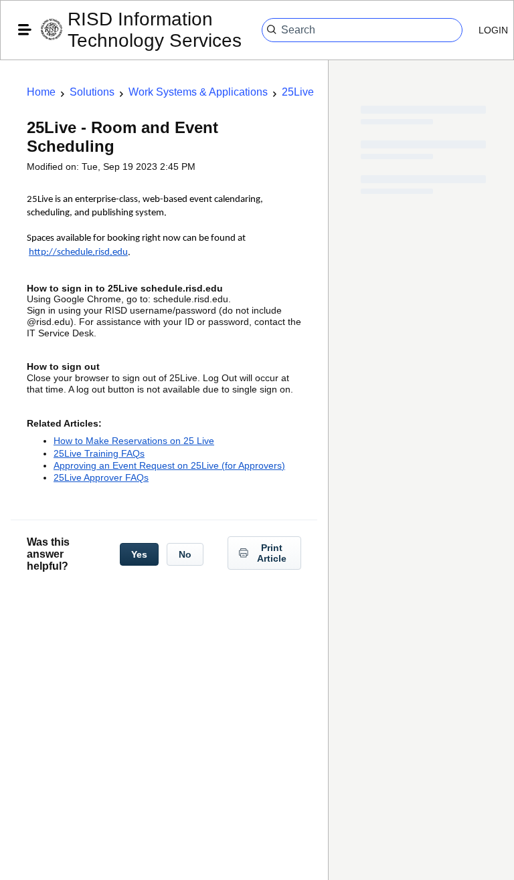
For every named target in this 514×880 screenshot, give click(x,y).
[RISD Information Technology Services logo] (51, 30)
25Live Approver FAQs (101, 477)
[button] (24, 29)
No (185, 554)
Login (493, 30)
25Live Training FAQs (99, 453)
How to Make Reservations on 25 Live (134, 440)
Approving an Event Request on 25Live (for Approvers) (169, 465)
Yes (139, 554)
